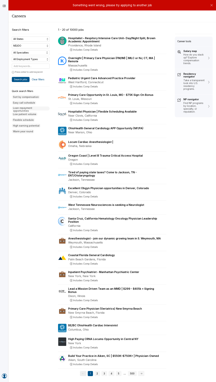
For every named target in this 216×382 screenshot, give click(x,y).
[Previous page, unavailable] (83, 373)
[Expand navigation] (4, 5)
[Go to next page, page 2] (141, 373)
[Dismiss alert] (211, 5)
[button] (26, 97)
